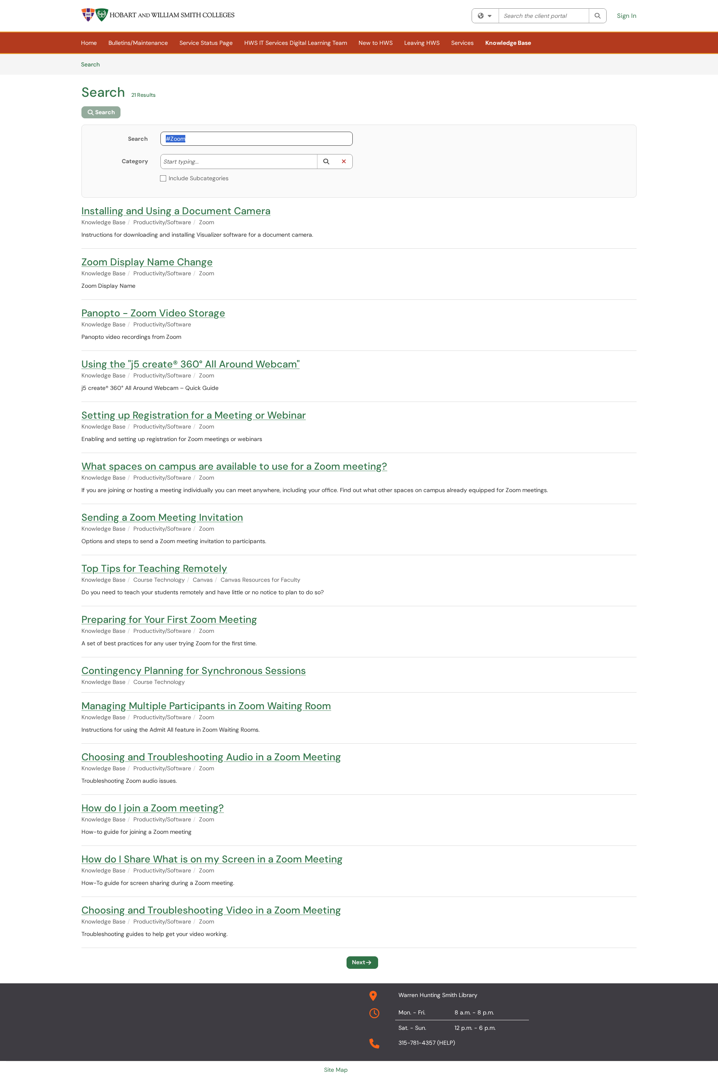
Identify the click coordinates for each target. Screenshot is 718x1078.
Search (93, 64)
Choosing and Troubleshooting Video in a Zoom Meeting (211, 910)
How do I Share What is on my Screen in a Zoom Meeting (212, 859)
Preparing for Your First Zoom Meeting (169, 619)
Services (462, 43)
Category (135, 161)
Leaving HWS (422, 43)
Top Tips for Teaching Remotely (154, 568)
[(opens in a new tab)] (158, 15)
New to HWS (376, 43)
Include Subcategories (199, 178)
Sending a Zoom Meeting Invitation (162, 517)
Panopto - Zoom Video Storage (153, 312)
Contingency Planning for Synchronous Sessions (193, 670)
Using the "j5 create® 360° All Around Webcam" (190, 364)
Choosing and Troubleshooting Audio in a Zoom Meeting (211, 756)
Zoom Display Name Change (147, 261)
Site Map (336, 1069)
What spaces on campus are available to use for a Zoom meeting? (234, 466)
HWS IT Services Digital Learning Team (295, 43)
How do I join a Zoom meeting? (152, 807)
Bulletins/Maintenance (138, 43)
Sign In (627, 16)
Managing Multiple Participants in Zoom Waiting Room (206, 705)
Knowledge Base (508, 43)
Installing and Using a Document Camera (175, 210)
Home (89, 43)
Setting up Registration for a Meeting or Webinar (193, 415)
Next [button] (358, 962)
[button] (326, 161)
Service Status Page (206, 43)
